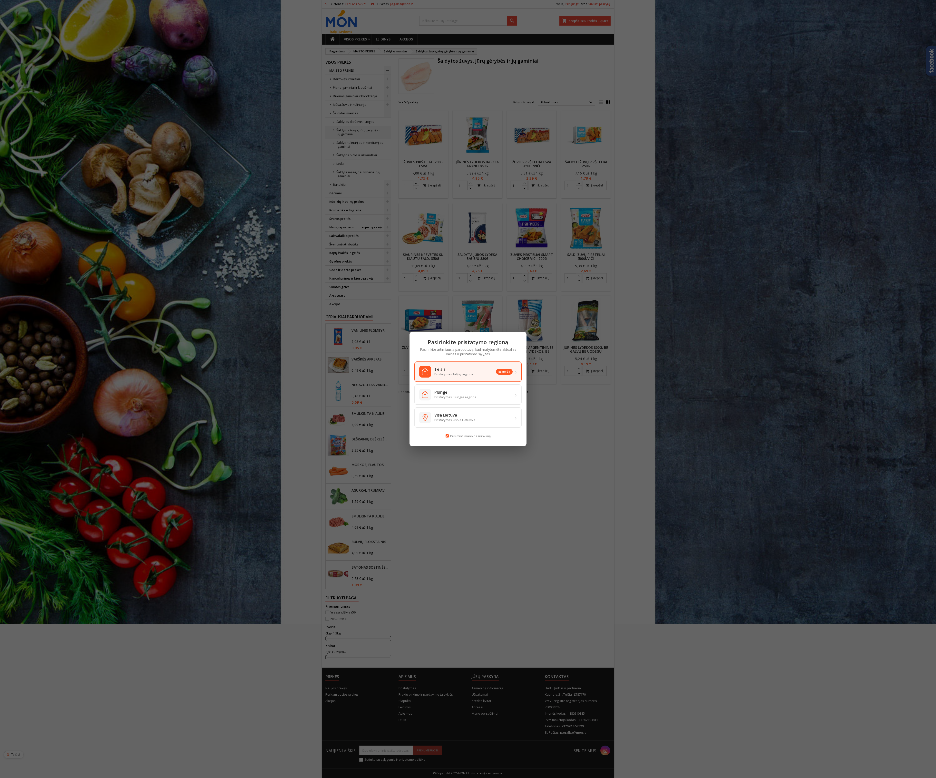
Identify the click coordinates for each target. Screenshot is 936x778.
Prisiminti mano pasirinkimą (470, 436)
